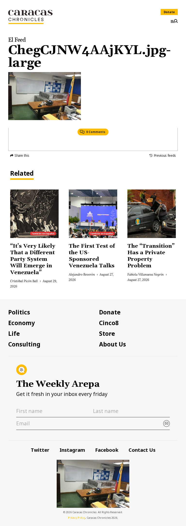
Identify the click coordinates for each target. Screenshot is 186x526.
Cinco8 (109, 323)
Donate (169, 12)
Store (107, 334)
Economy (21, 323)
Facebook (106, 450)
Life (14, 334)
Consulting (24, 344)
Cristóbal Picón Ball (24, 281)
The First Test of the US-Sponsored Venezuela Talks (92, 256)
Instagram (72, 450)
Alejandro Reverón (82, 274)
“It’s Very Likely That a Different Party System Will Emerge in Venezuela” (32, 259)
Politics (19, 312)
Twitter (40, 450)
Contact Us (142, 450)
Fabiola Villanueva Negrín (145, 274)
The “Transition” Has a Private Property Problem (151, 256)
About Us (112, 344)
